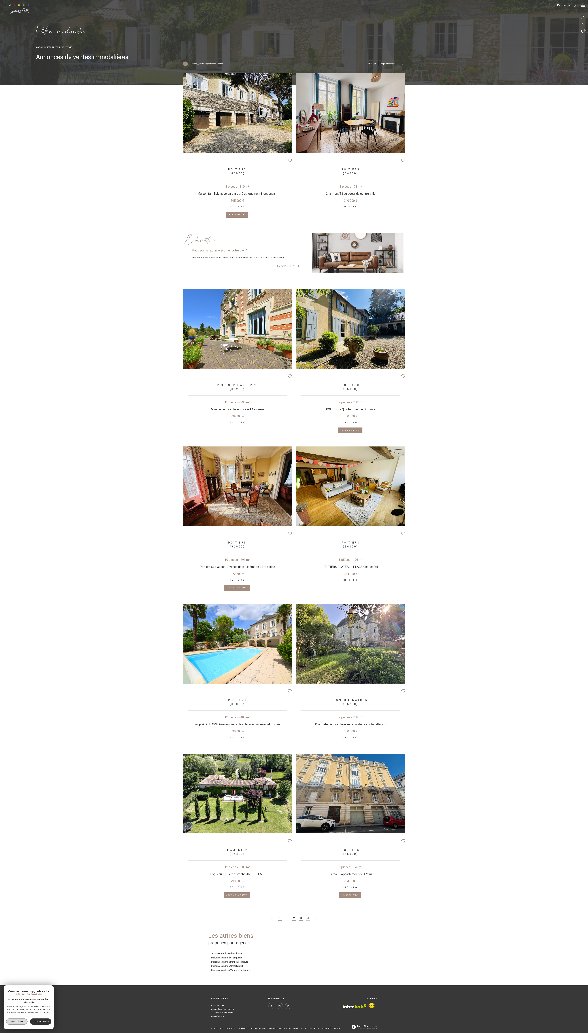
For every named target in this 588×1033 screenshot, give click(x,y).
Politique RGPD (326, 1028)
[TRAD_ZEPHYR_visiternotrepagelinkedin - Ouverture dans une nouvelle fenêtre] (288, 1006)
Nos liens (303, 1028)
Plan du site (272, 1028)
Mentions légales (285, 1028)
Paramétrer (16, 1021)
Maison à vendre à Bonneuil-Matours (229, 961)
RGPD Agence (314, 1028)
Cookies (337, 1028)
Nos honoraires (260, 1028)
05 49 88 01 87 (217, 1005)
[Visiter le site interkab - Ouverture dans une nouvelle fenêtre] (355, 1005)
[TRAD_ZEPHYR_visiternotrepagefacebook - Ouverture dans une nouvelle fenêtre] (271, 1006)
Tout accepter (40, 1021)
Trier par (372, 63)
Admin (295, 1028)
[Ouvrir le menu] (583, 5)
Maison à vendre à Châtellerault (227, 966)
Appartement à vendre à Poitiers (227, 953)
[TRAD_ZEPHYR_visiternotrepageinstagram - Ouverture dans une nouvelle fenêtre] (280, 1006)
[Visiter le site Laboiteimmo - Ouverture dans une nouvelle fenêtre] (364, 1027)
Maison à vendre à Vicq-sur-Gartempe (230, 970)
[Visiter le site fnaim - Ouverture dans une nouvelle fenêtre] (372, 1006)
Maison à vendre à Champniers (226, 957)
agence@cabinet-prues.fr (222, 1009)
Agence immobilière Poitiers (50, 47)
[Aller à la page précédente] (273, 918)
